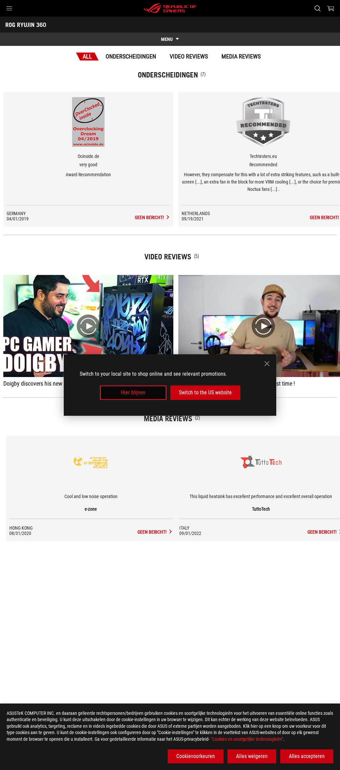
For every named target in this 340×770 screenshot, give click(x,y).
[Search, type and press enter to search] (317, 8)
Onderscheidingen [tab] (131, 56)
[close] (267, 364)
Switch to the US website (205, 392)
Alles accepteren (307, 756)
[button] (9, 8)
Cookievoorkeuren (195, 756)
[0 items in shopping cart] (331, 8)
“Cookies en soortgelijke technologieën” (247, 739)
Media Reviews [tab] (241, 56)
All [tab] (87, 56)
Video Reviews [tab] (189, 56)
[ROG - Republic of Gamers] (170, 8)
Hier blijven (133, 392)
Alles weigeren (252, 756)
